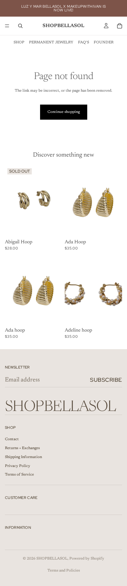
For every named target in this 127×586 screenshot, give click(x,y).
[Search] (20, 26)
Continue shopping (63, 112)
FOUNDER (103, 42)
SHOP (19, 42)
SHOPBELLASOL (52, 558)
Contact (12, 439)
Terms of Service (19, 474)
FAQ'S (83, 42)
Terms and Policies (63, 570)
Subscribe (106, 379)
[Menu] (7, 26)
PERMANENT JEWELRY (51, 42)
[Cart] (119, 26)
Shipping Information (23, 457)
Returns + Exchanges (22, 448)
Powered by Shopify (86, 558)
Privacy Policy (17, 466)
